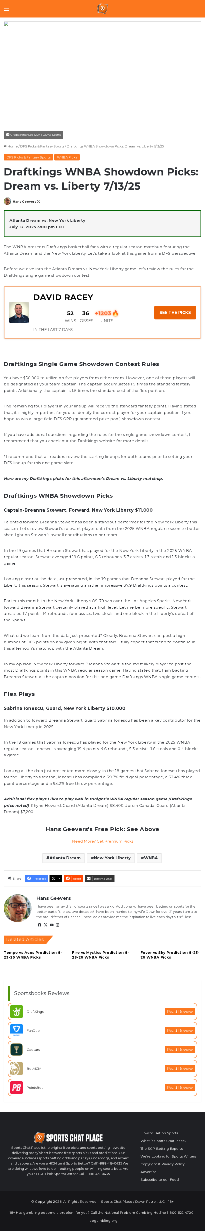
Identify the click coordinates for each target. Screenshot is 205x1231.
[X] (45, 925)
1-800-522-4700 (180, 1213)
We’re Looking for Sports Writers (168, 1156)
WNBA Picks (67, 157)
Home (12, 146)
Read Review (180, 1011)
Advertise (148, 1172)
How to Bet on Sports (159, 1133)
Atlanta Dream (65, 858)
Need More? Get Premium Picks (102, 841)
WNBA (151, 858)
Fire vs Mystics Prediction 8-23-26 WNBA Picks (100, 955)
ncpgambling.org (103, 1221)
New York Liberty (112, 858)
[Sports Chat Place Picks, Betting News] (103, 8)
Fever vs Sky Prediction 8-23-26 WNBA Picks (170, 955)
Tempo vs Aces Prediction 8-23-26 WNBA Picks (33, 955)
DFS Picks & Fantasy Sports (42, 146)
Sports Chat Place (116, 1202)
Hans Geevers (24, 201)
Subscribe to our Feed (159, 1180)
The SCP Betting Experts (161, 1149)
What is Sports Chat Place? (163, 1141)
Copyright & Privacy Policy (162, 1164)
